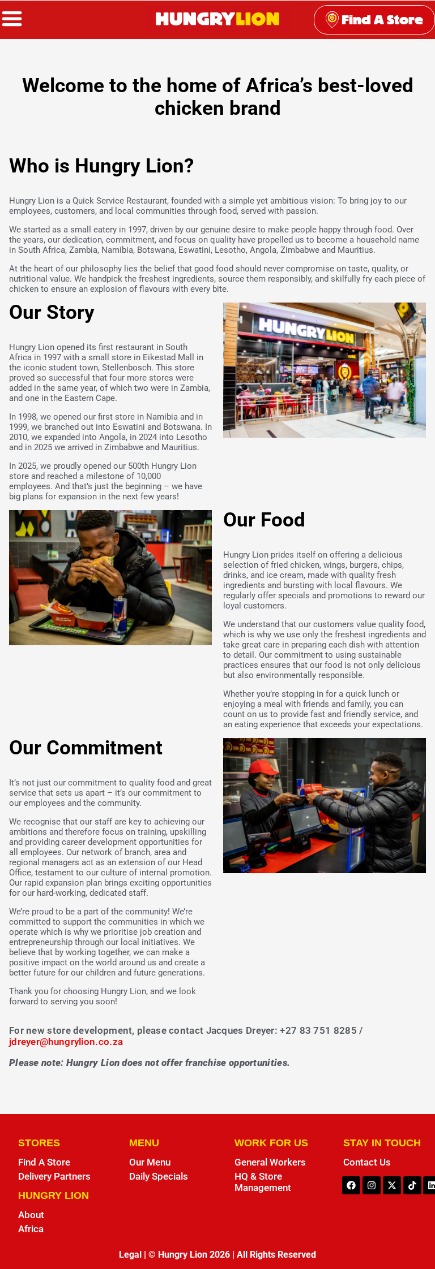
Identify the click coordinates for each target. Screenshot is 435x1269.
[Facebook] (351, 1185)
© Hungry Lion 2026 (189, 1254)
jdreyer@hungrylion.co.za (66, 1041)
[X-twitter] (392, 1185)
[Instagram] (371, 1185)
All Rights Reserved (276, 1254)
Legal (130, 1254)
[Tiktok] (412, 1185)
